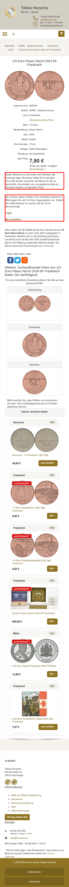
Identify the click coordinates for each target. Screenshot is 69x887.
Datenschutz (34, 871)
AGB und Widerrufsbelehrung (26, 795)
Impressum (17, 799)
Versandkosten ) (37, 169)
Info (51, 515)
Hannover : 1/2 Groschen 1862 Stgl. (30, 455)
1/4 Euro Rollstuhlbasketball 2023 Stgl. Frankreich (31, 562)
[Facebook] (8, 782)
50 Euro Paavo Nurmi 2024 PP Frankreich (33, 613)
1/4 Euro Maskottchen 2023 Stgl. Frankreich (28, 509)
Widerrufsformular (20, 810)
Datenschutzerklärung (22, 802)
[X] (14, 782)
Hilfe (13, 806)
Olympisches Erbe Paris (41, 120)
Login (8, 212)
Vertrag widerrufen (17, 817)
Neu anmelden (13, 219)
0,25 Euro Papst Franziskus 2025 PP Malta (34, 665)
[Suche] (13, 34)
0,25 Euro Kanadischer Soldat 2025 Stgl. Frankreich (32, 720)
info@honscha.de (48, 19)
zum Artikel (47, 463)
